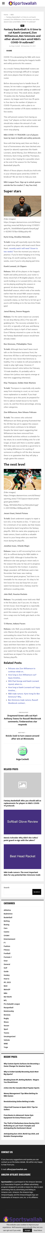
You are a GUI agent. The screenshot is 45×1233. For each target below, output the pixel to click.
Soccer (6, 1026)
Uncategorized (9, 1036)
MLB (5, 986)
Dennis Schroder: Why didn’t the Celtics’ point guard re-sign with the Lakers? (21, 839)
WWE (6, 1044)
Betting (7, 921)
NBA (22, 25)
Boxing (6, 925)
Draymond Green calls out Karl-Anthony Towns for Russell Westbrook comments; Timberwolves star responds (22, 720)
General (7, 964)
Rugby (6, 1018)
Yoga (6, 1047)
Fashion (7, 946)
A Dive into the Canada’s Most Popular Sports (21, 1088)
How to (6, 979)
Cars (5, 928)
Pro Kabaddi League (12, 1004)
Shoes (6, 1022)
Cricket (6, 935)
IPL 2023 (7, 982)
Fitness (7, 950)
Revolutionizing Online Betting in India (19, 1101)
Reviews (7, 1015)
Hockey (7, 975)
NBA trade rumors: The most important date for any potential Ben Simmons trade (22, 874)
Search (6, 888)
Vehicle (7, 1040)
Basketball (8, 917)
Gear (6, 961)
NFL (5, 1000)
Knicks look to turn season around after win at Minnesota (22, 737)
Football (7, 953)
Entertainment (9, 939)
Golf (5, 968)
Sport (6, 1029)
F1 (5, 943)
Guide (6, 971)
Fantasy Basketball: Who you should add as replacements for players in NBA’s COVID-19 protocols (22, 803)
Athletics (7, 910)
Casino (6, 932)
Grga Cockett (15, 46)
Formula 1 (8, 957)
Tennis (6, 1033)
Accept (27, 1230)
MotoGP (7, 990)
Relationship (9, 1011)
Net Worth (8, 997)
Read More (38, 1230)
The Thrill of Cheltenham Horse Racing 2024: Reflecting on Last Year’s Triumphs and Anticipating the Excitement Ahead (22, 1125)
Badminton (8, 914)
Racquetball (8, 1008)
